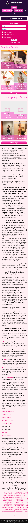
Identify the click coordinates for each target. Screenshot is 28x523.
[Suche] (25, 10)
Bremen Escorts (6, 417)
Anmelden (19, 10)
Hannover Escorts (7, 423)
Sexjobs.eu (19, 492)
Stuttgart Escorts (7, 435)
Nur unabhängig (9, 34)
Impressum (5, 516)
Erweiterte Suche (15, 42)
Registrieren (8, 10)
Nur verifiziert (8, 37)
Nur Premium (8, 32)
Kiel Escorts (5, 432)
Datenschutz (13, 516)
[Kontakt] (14, 13)
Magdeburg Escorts (7, 420)
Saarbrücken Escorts (8, 411)
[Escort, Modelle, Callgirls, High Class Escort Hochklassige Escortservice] (14, 3)
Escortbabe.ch (8, 502)
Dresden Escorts (6, 414)
